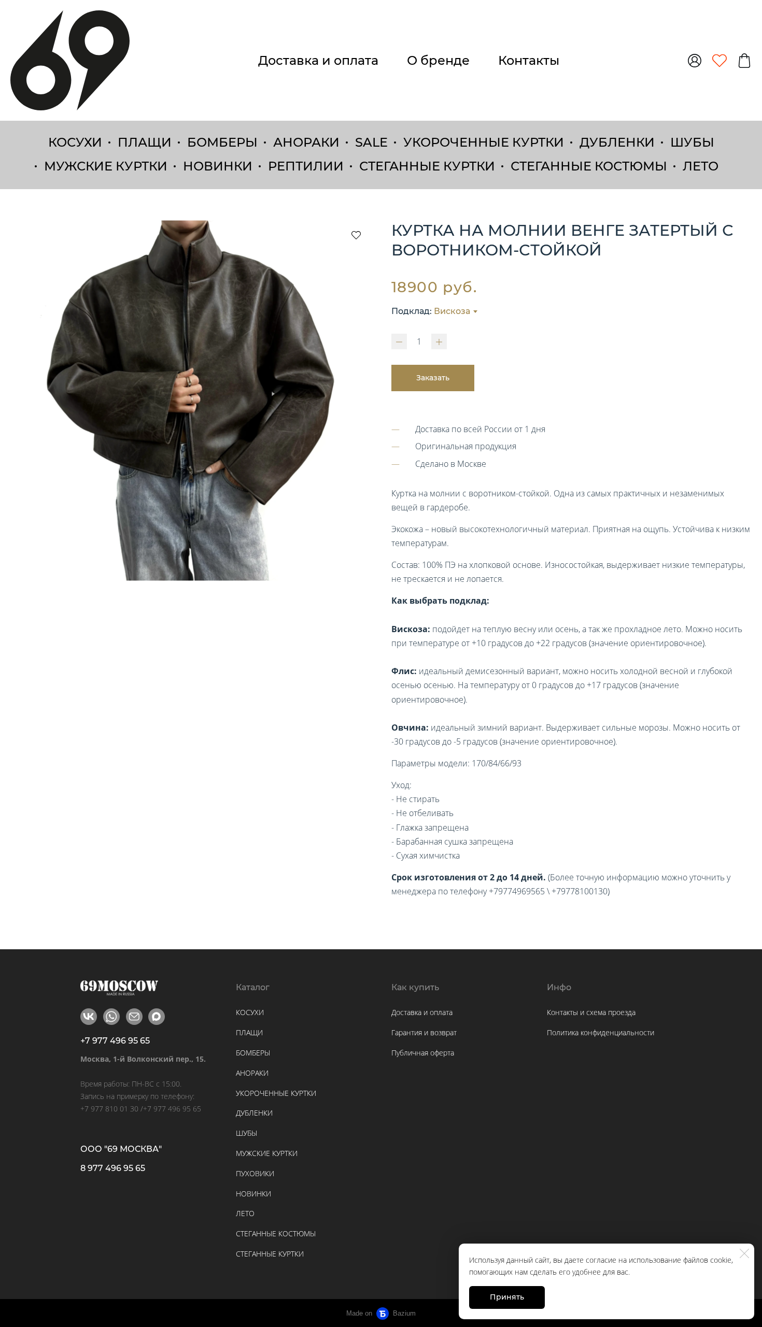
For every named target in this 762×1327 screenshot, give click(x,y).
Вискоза (452, 311)
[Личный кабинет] (694, 60)
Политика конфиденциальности (600, 1032)
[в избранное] (356, 234)
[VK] (88, 1016)
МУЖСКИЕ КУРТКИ (105, 166)
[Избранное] (719, 60)
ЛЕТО (700, 166)
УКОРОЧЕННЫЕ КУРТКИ (483, 142)
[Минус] (399, 341)
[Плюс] (439, 341)
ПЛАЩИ (145, 142)
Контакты (528, 60)
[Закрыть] (744, 1253)
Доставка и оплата (318, 60)
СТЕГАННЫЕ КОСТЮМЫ (589, 166)
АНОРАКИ (306, 142)
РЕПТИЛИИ (306, 166)
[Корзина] (744, 60)
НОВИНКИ (217, 166)
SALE (371, 142)
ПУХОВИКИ (255, 1173)
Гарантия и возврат (424, 1032)
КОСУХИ (75, 142)
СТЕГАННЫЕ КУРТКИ (427, 166)
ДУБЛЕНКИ (617, 142)
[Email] (134, 1016)
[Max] (156, 1016)
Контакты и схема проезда (591, 1012)
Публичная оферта (422, 1053)
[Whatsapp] (111, 1016)
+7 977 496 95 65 (115, 1041)
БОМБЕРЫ (222, 142)
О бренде (438, 60)
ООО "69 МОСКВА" (121, 1149)
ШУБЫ (692, 142)
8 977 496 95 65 (112, 1168)
